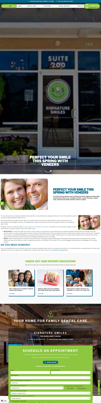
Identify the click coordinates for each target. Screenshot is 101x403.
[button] (2, 203)
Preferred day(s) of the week (19, 401)
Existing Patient (81, 388)
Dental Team (31, 6)
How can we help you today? (18, 391)
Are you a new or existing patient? (73, 386)
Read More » (12, 293)
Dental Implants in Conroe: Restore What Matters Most (49, 289)
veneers (23, 217)
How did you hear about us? (18, 385)
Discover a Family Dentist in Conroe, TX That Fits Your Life (78, 289)
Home (19, 6)
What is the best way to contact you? (21, 380)
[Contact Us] (86, 6)
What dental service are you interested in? (22, 396)
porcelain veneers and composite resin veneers (35, 227)
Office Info (47, 6)
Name (12, 370)
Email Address (14, 375)
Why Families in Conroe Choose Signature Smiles (21, 289)
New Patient (70, 388)
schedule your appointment (60, 250)
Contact (80, 6)
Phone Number (55, 370)
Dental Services (64, 6)
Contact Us (94, 6)
